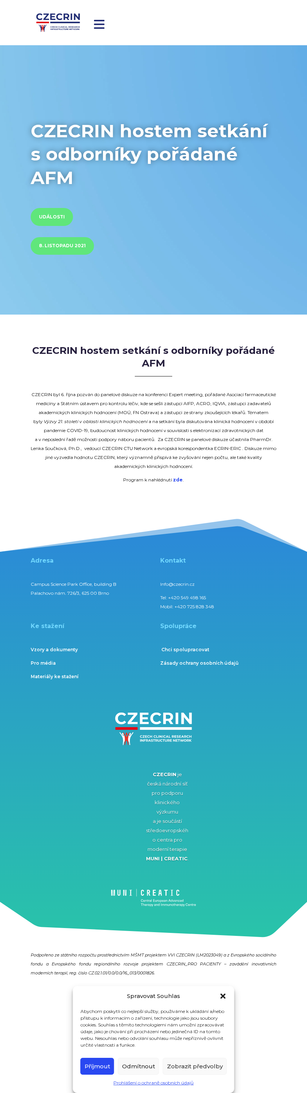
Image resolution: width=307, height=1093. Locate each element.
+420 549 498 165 (187, 597)
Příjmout (97, 1066)
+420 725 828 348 (194, 606)
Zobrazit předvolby (195, 1066)
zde (178, 480)
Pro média (43, 663)
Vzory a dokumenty (54, 649)
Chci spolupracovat (185, 649)
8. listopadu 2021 (62, 245)
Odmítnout (138, 1066)
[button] (223, 996)
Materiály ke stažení (55, 676)
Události (52, 217)
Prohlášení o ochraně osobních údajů (153, 1083)
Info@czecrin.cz (177, 584)
